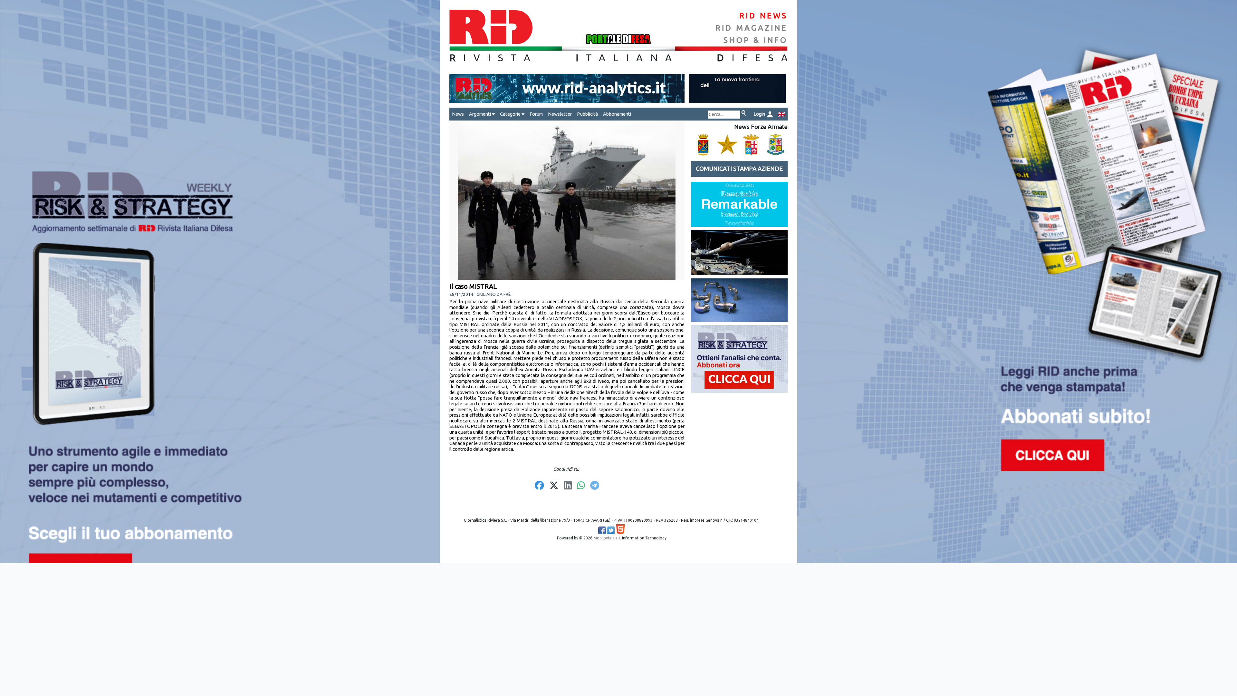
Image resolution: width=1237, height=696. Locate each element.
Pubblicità (587, 114)
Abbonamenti (617, 114)
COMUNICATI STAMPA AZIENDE (739, 168)
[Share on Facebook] (539, 486)
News (458, 114)
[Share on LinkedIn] (568, 486)
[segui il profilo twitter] (611, 530)
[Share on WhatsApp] (581, 486)
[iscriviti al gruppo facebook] (602, 530)
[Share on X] (554, 486)
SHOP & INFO (756, 40)
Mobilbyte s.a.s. (607, 538)
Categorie (511, 114)
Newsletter (560, 114)
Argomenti (480, 114)
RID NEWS (763, 15)
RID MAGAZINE (751, 28)
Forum (536, 114)
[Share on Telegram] (594, 486)
